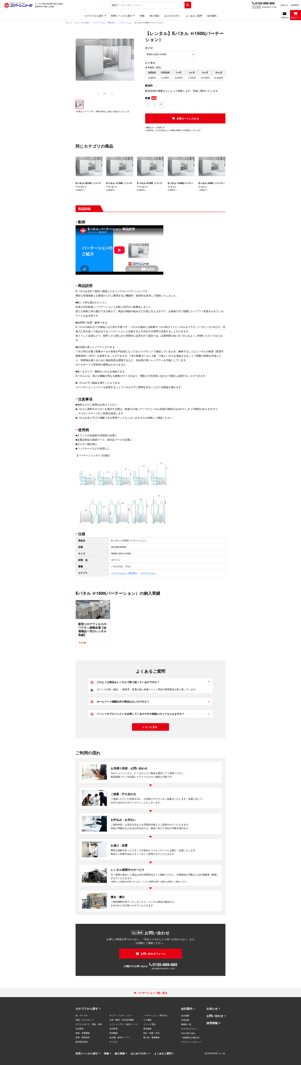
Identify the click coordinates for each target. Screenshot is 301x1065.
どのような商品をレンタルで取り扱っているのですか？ (124, 682)
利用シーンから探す (87, 1053)
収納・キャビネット (85, 1019)
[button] (80, 104)
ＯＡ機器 (147, 1019)
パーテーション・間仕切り (124, 572)
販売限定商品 (82, 1041)
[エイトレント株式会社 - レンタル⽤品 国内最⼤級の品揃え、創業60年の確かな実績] (18, 5)
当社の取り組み (188, 1033)
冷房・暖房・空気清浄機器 (121, 1019)
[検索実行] (188, 5)
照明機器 (113, 1032)
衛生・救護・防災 (151, 1032)
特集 (106, 1053)
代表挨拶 (185, 1019)
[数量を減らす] (148, 104)
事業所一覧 (186, 1024)
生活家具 (80, 1028)
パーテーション (148, 572)
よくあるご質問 (163, 1053)
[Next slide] (111, 93)
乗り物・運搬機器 (151, 1037)
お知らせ (284, 5)
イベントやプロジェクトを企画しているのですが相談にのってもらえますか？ (137, 713)
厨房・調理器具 (83, 1037)
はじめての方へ (139, 1053)
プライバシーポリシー (191, 1041)
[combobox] (152, 5)
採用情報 (294, 5)
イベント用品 (149, 1024)
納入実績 (120, 1053)
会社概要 (185, 1015)
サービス (113, 1041)
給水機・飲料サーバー (119, 1037)
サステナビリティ (189, 1028)
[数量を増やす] (161, 104)
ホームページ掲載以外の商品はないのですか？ (119, 701)
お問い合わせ (214, 1016)
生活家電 (113, 1028)
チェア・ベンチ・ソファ (120, 1015)
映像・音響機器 (83, 1032)
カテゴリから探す (87, 1008)
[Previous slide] (97, 93)
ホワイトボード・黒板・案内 (89, 1024)
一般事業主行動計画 (190, 1037)
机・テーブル (82, 1015)
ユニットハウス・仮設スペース (123, 1024)
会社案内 (186, 1008)
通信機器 (147, 1028)
